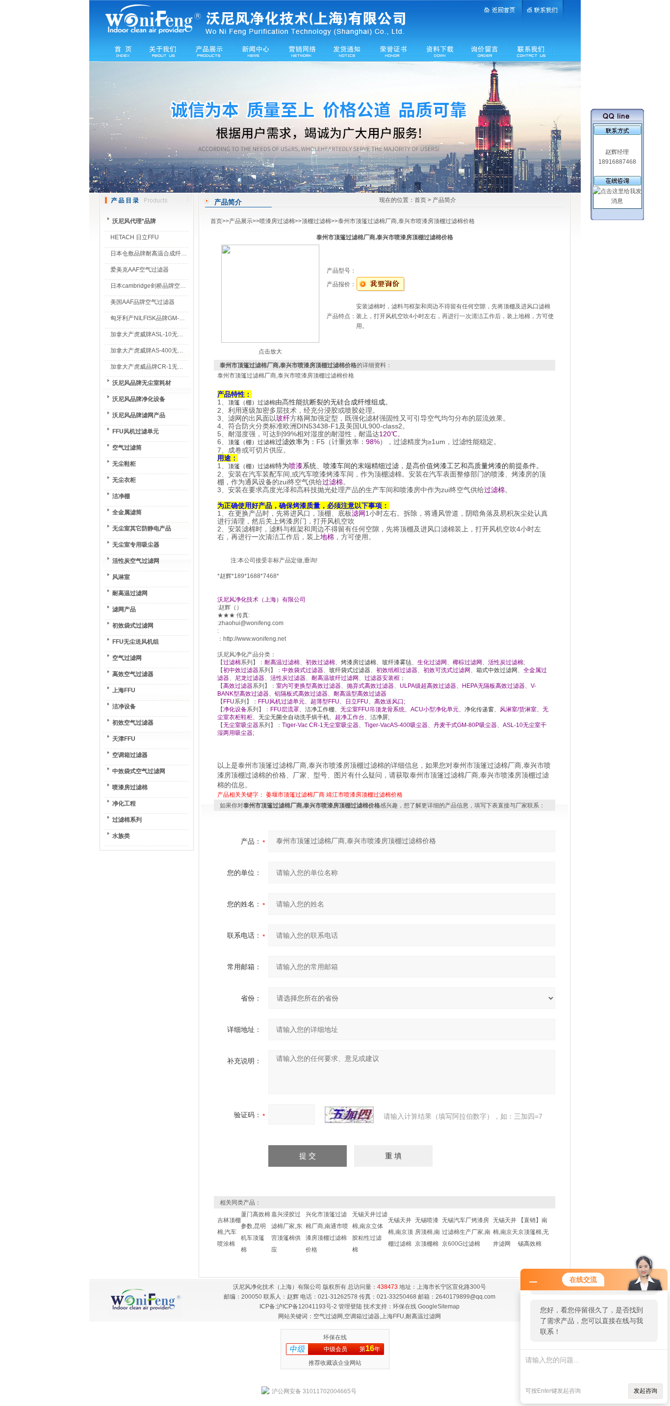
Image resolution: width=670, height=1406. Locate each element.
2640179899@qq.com (465, 1296)
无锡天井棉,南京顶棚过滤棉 (400, 1232)
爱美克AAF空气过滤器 (139, 269)
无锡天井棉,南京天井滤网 (505, 1232)
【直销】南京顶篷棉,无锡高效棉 (533, 1232)
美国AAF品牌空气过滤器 (142, 302)
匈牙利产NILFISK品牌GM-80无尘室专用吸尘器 (171, 318)
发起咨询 (645, 1390)
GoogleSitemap (439, 1306)
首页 (420, 200)
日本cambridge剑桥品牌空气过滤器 (157, 285)
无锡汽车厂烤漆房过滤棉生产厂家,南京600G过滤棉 (466, 1232)
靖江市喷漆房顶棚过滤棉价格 (364, 794)
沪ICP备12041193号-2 (307, 1306)
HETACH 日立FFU (134, 237)
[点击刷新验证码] (349, 1114)
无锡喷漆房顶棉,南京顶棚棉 (427, 1232)
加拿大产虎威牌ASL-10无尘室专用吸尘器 (164, 334)
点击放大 (270, 351)
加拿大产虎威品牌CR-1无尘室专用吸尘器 (164, 366)
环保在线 (404, 1306)
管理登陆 (350, 1306)
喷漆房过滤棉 (277, 221)
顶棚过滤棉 (316, 221)
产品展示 (241, 221)
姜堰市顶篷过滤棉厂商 (295, 794)
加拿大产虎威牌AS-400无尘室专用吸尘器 (164, 350)
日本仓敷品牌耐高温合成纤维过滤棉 (157, 253)
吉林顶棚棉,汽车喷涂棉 (229, 1232)
